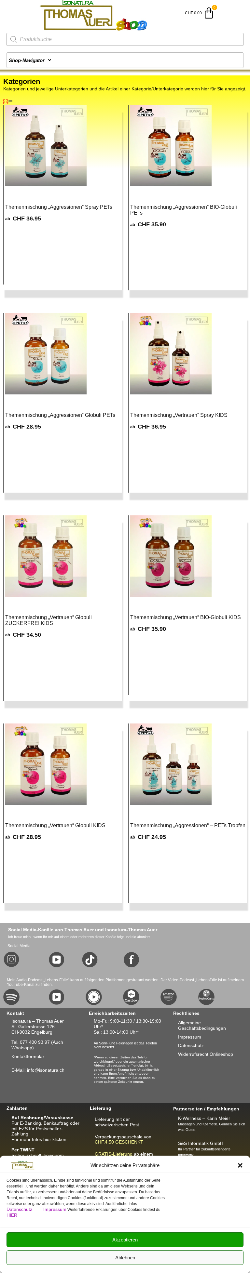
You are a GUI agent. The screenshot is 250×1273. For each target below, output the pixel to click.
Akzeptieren (125, 1239)
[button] (240, 1165)
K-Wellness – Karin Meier (204, 1118)
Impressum (54, 1209)
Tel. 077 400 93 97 (30, 1042)
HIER (12, 1215)
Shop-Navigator (27, 60)
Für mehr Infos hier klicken (38, 1139)
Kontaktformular (27, 1056)
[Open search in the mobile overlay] (125, 39)
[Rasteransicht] (5, 102)
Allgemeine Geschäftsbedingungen (202, 1025)
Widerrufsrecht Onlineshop (205, 1054)
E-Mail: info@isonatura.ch (37, 1070)
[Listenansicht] (10, 102)
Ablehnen (125, 1257)
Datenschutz (20, 1209)
